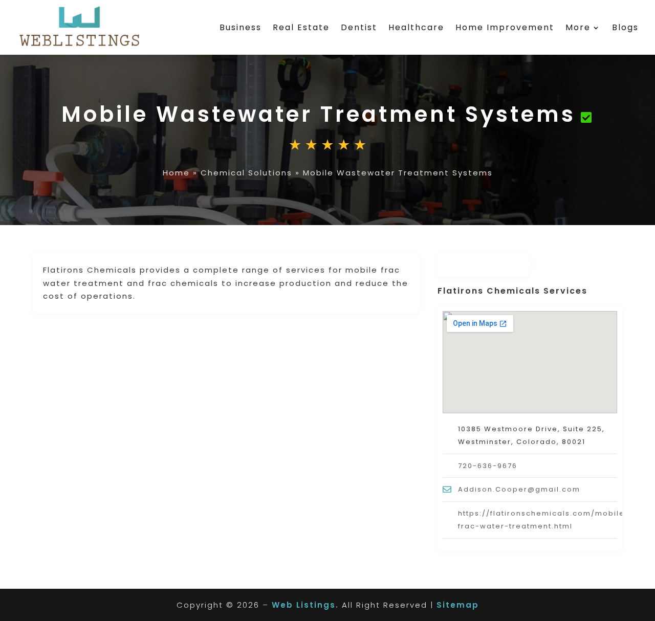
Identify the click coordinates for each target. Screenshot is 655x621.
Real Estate (301, 27)
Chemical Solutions (246, 172)
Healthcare (416, 27)
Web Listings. (305, 605)
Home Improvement (504, 27)
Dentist (359, 27)
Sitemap (457, 605)
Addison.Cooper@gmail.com (519, 489)
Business (240, 27)
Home (176, 172)
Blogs (625, 27)
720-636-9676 (487, 466)
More (578, 27)
